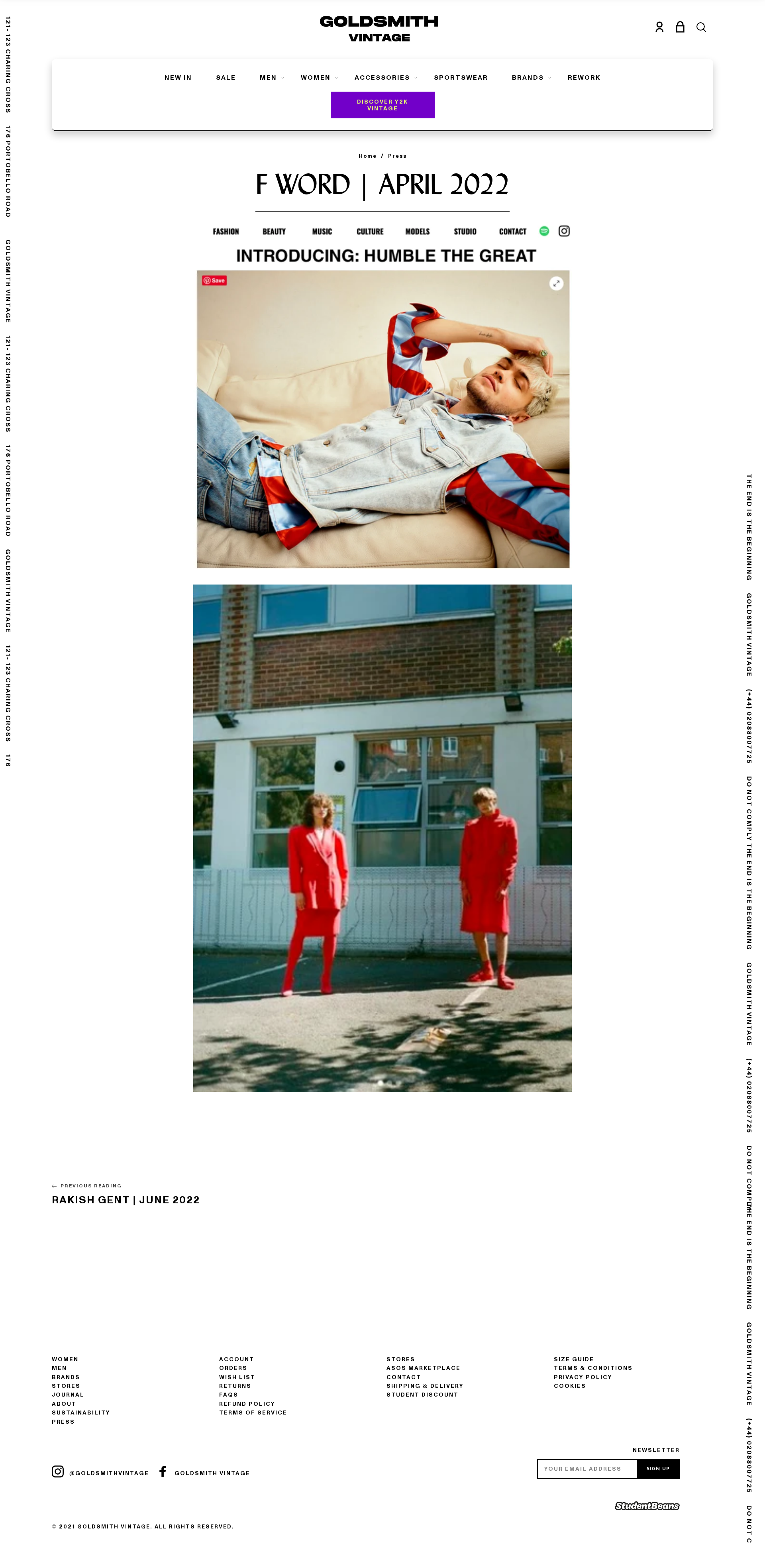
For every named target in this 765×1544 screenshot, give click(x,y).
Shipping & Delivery (425, 1386)
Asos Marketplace (423, 1368)
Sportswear (461, 77)
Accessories (382, 77)
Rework (584, 77)
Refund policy (247, 1404)
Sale (226, 77)
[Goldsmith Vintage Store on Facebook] (163, 1471)
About (64, 1404)
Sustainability (81, 1412)
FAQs (228, 1395)
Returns (235, 1386)
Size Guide (574, 1359)
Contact (403, 1377)
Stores (66, 1386)
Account (236, 1359)
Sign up (658, 1469)
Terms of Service (253, 1412)
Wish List (237, 1377)
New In (178, 77)
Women (316, 77)
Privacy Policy (583, 1377)
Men (268, 77)
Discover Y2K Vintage (382, 105)
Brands (528, 77)
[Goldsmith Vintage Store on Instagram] (58, 1471)
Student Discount (422, 1395)
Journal (68, 1395)
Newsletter (656, 1450)
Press (63, 1422)
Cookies (570, 1386)
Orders (233, 1368)
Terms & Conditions (593, 1368)
